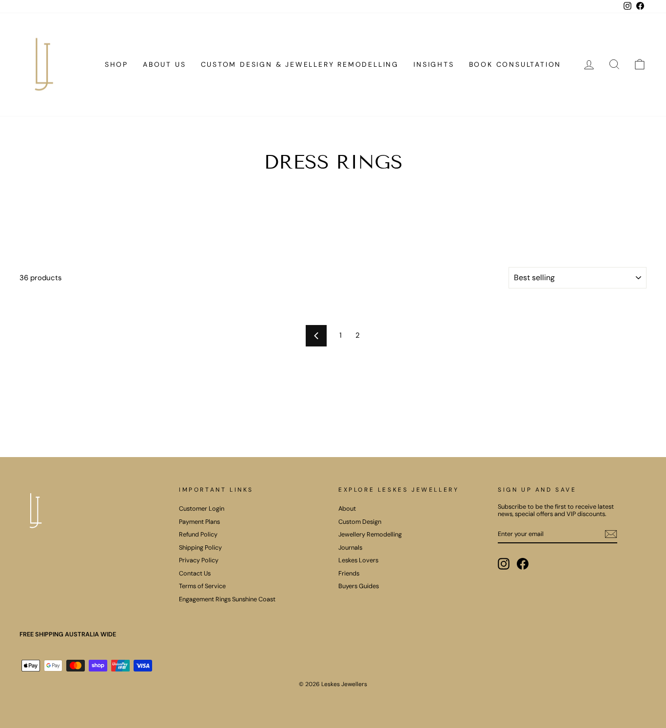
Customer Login (201, 508)
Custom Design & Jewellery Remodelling (300, 64)
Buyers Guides (358, 586)
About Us (164, 64)
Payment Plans (199, 521)
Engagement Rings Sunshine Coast (227, 599)
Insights (433, 64)
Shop (116, 64)
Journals (350, 547)
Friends (348, 573)
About (347, 508)
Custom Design (359, 521)
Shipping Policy (200, 547)
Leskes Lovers (358, 560)
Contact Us (195, 573)
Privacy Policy (198, 560)
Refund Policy (198, 534)
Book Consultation (515, 64)
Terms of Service (202, 586)
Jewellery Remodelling (370, 534)
